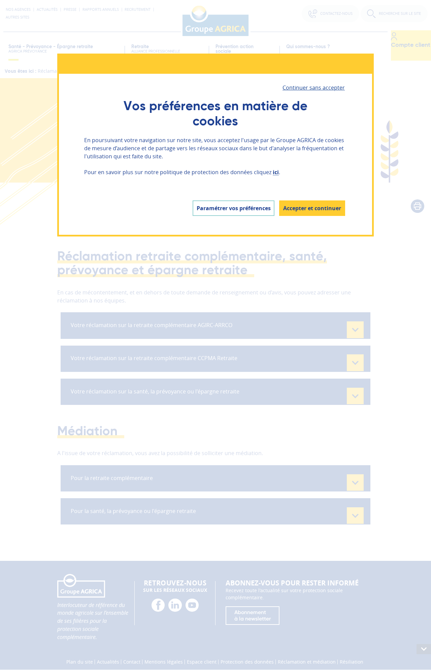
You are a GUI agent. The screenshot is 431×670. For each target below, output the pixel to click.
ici (276, 172)
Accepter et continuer (312, 208)
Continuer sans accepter (314, 87)
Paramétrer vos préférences (234, 208)
